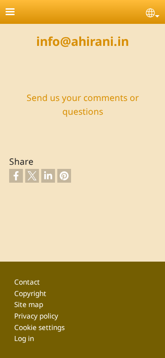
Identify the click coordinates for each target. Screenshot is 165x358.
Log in (24, 338)
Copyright (30, 293)
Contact (27, 282)
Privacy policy (36, 316)
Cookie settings (39, 327)
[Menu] (16, 13)
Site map (28, 304)
